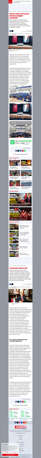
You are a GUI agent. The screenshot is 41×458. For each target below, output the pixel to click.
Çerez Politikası (20, 445)
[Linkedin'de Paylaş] (20, 151)
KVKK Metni (20, 448)
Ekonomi (15, 265)
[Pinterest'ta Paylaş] (22, 151)
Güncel (15, 11)
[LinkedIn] (22, 422)
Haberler (10, 11)
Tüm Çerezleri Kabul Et (10, 454)
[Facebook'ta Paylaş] (10, 31)
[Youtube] (24, 422)
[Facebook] (15, 422)
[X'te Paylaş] (12, 31)
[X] (17, 422)
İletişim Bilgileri (20, 450)
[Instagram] (19, 422)
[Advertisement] (20, 7)
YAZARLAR (25, 419)
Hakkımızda (20, 435)
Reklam (20, 439)
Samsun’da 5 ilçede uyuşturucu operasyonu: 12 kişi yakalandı (20, 2)
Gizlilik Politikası (20, 444)
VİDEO (12, 419)
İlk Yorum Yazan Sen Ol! (21, 154)
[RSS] (26, 422)
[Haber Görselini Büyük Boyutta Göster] (20, 42)
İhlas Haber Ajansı (15, 51)
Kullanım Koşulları (20, 442)
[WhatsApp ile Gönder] (25, 151)
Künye (20, 437)
